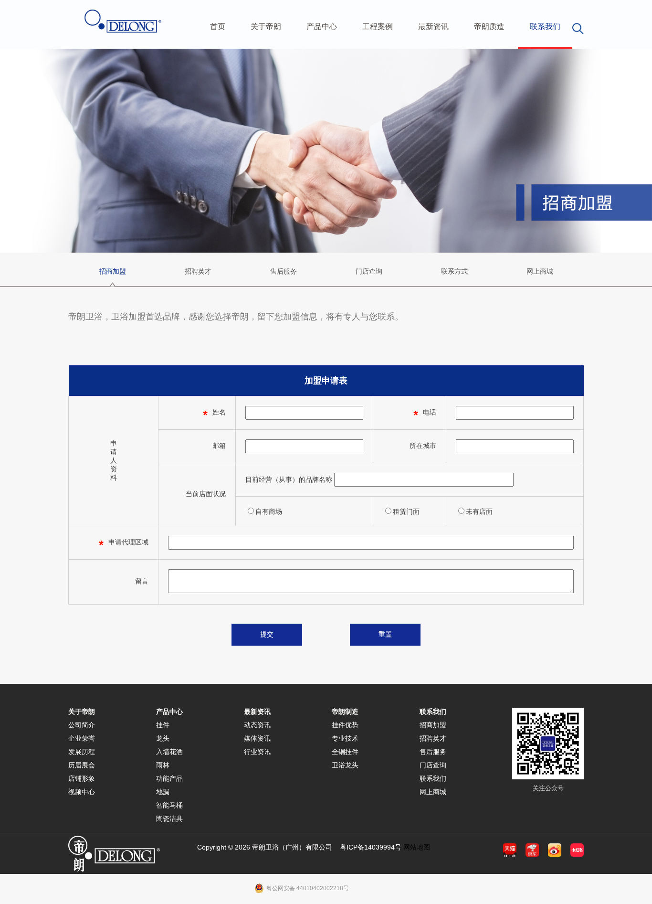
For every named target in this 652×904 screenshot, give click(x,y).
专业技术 (345, 738)
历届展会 (81, 765)
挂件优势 (345, 725)
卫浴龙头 (345, 765)
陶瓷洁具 (169, 818)
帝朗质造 (489, 26)
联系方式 (454, 271)
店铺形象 (81, 778)
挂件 (162, 725)
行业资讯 (257, 751)
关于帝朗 (266, 26)
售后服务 (283, 271)
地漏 (162, 792)
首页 (217, 26)
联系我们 (545, 26)
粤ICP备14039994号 (370, 847)
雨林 (162, 765)
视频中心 (81, 792)
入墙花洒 (169, 751)
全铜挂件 (345, 751)
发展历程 (81, 751)
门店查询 (369, 271)
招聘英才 (198, 271)
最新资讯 (433, 26)
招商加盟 (112, 271)
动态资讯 (257, 725)
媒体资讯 (257, 738)
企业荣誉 (81, 738)
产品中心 (321, 26)
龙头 (162, 738)
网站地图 (416, 847)
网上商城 (539, 271)
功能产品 (169, 778)
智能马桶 (169, 805)
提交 (266, 634)
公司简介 (81, 725)
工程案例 (377, 26)
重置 (385, 634)
